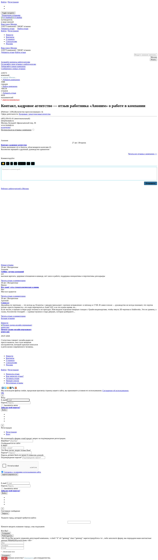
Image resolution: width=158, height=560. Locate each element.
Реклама (9, 44)
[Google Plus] (15, 387)
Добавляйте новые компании (13, 66)
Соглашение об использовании (115, 391)
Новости (9, 35)
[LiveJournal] (13, 387)
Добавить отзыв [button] (7, 29)
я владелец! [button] (6, 127)
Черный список (12, 381)
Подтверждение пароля (11, 457)
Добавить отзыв (9, 93)
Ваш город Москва (9, 24)
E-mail (3, 400)
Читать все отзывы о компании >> (142, 154)
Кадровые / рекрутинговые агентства (34, 114)
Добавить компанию (11, 80)
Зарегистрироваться (10, 100)
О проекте (10, 39)
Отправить (150, 183)
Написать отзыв (12, 374)
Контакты (10, 37)
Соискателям (11, 41)
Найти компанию (9, 86)
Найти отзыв (22, 29)
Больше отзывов (8, 318)
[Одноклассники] (8, 387)
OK (2, 393)
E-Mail (4, 445)
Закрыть (5, 513)
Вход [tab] (8, 434)
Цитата (22, 164)
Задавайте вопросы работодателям (15, 62)
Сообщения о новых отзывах (13, 69)
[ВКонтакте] (2, 387)
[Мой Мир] (10, 387)
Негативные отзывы (14, 383)
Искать (153, 60)
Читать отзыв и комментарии (13, 281)
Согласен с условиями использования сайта (22, 472)
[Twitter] (5, 387)
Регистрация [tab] (11, 432)
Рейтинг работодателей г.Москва (15, 189)
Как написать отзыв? (15, 376)
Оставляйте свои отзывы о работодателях (18, 64)
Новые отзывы (7, 265)
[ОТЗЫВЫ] (11, 17)
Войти (3, 2)
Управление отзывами (11, 15)
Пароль (4, 403)
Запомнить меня (10, 405)
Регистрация (13, 2)
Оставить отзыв (12, 378)
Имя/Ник (5, 441)
